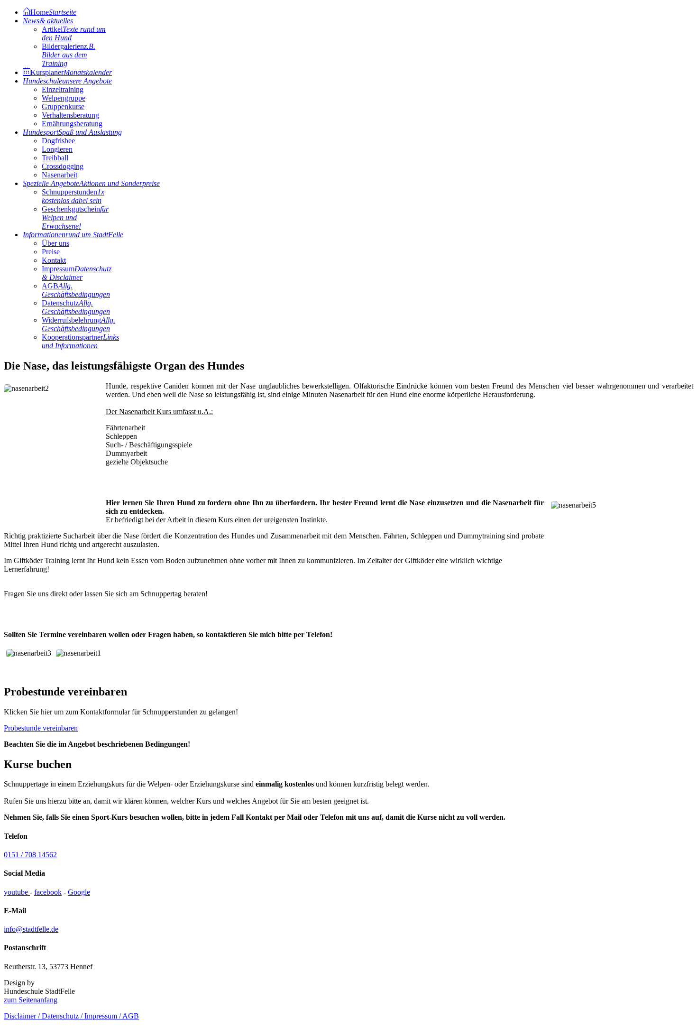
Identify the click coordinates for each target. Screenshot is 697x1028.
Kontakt (54, 260)
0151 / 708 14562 (30, 855)
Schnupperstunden (73, 196)
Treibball (55, 158)
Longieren (57, 149)
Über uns (55, 243)
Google (79, 892)
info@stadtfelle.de (31, 929)
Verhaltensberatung (70, 115)
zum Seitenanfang (30, 1000)
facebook (48, 892)
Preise (51, 252)
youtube (17, 892)
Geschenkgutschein (75, 217)
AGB (76, 290)
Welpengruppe (63, 98)
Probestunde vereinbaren (41, 728)
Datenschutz (76, 307)
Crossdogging (62, 166)
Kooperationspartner (80, 341)
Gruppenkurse (63, 106)
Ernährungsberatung (72, 124)
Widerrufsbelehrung (78, 324)
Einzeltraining (62, 89)
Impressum (76, 273)
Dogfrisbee (58, 141)
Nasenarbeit (59, 175)
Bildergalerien (68, 54)
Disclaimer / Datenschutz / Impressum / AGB (71, 1016)
